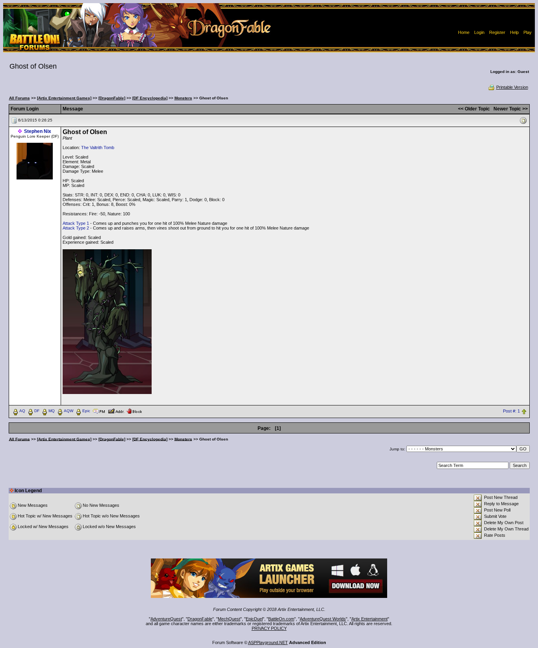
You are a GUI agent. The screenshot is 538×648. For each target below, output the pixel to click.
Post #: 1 (511, 411)
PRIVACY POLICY (269, 628)
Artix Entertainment (369, 618)
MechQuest (229, 618)
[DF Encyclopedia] (149, 98)
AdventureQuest (166, 618)
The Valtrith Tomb (97, 147)
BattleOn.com (281, 618)
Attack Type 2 (76, 228)
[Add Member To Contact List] (116, 410)
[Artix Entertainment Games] (64, 98)
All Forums (19, 98)
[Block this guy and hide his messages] (134, 410)
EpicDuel (254, 618)
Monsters (183, 98)
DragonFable (199, 618)
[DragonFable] (111, 98)
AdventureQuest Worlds (323, 618)
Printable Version (512, 87)
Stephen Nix (37, 131)
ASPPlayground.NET (268, 642)
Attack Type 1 (76, 223)
